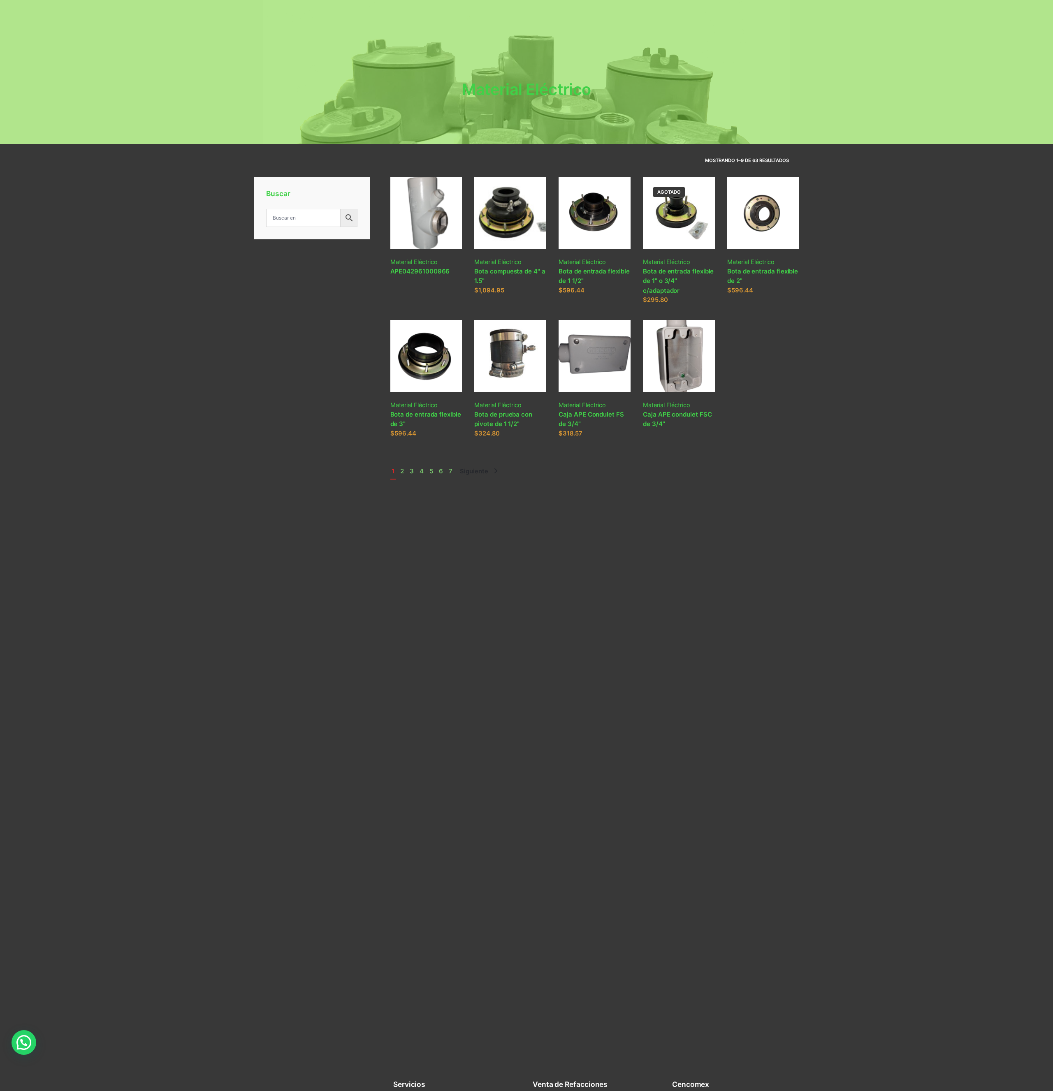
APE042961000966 (420, 271)
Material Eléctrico (414, 261)
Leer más (403, 288)
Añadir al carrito (497, 298)
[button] (24, 1042)
